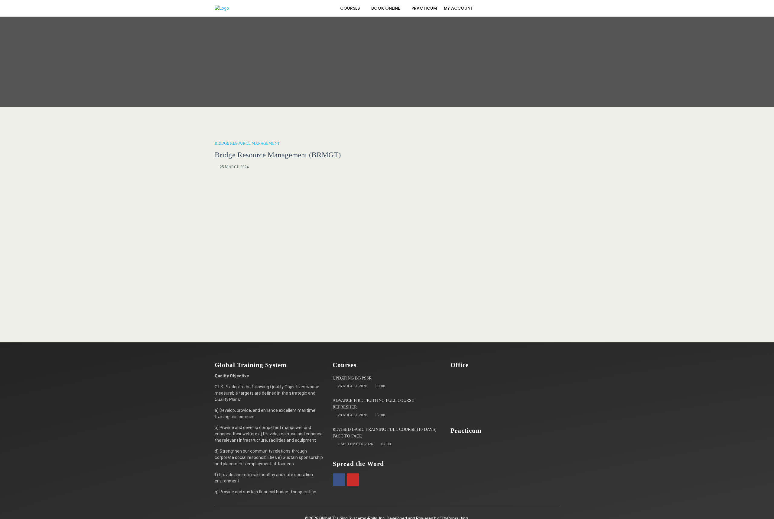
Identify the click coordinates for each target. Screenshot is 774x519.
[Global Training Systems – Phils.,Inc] (245, 8)
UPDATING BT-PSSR (352, 378)
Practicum (424, 8)
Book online (386, 8)
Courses (350, 8)
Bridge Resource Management (247, 143)
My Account (459, 8)
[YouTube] (353, 479)
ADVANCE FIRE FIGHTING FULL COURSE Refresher (373, 403)
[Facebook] (339, 479)
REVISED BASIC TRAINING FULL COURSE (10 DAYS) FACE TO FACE (385, 432)
